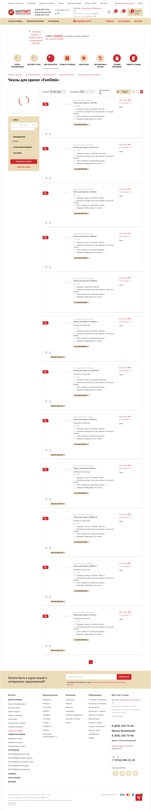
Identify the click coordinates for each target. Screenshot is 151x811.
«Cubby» (46, 723)
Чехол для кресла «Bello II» (85, 517)
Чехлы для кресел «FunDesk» (83, 100)
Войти (140, 3)
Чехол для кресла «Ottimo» (85, 321)
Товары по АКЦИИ (15, 730)
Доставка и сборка (73, 719)
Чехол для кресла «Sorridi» (85, 103)
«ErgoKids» (47, 700)
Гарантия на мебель (96, 715)
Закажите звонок (118, 746)
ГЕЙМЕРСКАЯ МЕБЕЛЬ (16, 734)
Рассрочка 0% (94, 707)
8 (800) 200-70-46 (42, 9)
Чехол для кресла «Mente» (85, 236)
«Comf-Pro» (47, 707)
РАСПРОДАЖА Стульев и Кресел (20, 758)
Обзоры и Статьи (95, 723)
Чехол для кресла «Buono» (85, 419)
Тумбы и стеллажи (15, 715)
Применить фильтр (24, 162)
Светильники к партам (16, 723)
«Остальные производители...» (50, 735)
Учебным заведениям (74, 715)
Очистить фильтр (24, 167)
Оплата (61, 3)
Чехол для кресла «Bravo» (85, 468)
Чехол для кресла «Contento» (86, 370)
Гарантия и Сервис (74, 3)
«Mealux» (46, 703)
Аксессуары (12, 719)
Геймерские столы (15, 738)
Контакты (104, 3)
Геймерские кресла (15, 742)
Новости (69, 703)
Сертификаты (94, 734)
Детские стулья (14, 707)
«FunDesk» (47, 719)
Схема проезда (117, 716)
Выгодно (12, 782)
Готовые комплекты (15, 727)
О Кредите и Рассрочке (98, 700)
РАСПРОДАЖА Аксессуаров (18, 765)
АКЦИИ (91, 738)
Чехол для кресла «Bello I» (85, 566)
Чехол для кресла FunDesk (85, 281)
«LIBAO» (46, 730)
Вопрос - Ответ (91, 3)
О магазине (70, 700)
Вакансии (69, 707)
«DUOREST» (47, 726)
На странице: (104, 90)
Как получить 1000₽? (54, 39)
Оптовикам (31, 3)
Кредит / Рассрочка (15, 3)
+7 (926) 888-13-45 (62, 10)
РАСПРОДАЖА (13, 750)
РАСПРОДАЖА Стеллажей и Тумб (20, 762)
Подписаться (124, 677)
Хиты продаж (14, 778)
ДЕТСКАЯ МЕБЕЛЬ (15, 700)
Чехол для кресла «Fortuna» (85, 147)
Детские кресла (14, 711)
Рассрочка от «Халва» (97, 711)
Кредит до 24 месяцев (97, 703)
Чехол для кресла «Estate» (85, 192)
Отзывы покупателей (97, 726)
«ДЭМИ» (46, 711)
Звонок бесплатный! (43, 12)
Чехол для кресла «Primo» (85, 615)
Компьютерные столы (16, 746)
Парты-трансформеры (17, 704)
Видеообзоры (94, 719)
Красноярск (129, 3)
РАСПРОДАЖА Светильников (19, 769)
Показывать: (75, 92)
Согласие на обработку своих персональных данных (96, 683)
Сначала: (46, 92)
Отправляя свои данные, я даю (96, 683)
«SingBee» (47, 715)
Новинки (12, 774)
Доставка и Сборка (46, 3)
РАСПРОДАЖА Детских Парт (19, 754)
